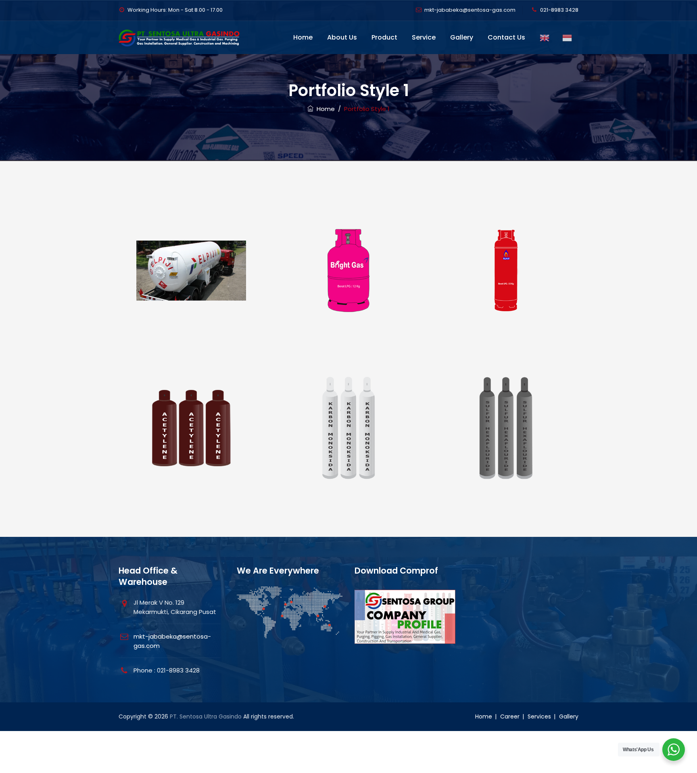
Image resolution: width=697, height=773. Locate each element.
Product (384, 37)
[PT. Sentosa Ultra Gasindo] (181, 37)
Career (510, 716)
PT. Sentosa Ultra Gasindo (206, 716)
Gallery (461, 37)
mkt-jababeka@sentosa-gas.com (469, 10)
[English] (544, 37)
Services (539, 716)
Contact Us (506, 37)
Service (424, 37)
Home (303, 37)
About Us (342, 37)
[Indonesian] (567, 37)
